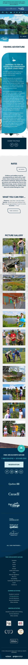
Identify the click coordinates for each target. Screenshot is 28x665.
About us (14, 576)
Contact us (22, 12)
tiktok (19, 12)
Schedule (14, 560)
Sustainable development (14, 580)
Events (14, 564)
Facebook (14, 12)
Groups (14, 568)
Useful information (14, 570)
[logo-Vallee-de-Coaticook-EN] (14, 531)
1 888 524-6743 (7, 458)
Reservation (11, 12)
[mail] (21, 472)
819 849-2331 (21, 458)
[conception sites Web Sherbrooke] (18, 656)
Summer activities (14, 591)
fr (25, 12)
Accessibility (14, 578)
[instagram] (12, 472)
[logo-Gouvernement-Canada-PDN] (14, 492)
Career (3, 11)
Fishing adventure (14, 596)
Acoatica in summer (14, 594)
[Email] (16, 145)
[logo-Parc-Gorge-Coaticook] (14, 503)
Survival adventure (14, 598)
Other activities (14, 602)
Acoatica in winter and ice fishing (14, 611)
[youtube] (16, 472)
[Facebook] (12, 145)
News (14, 566)
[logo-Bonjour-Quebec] (14, 524)
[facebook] (7, 472)
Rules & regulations (14, 574)
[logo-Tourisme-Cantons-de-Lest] (14, 518)
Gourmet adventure (14, 600)
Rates (14, 562)
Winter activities (14, 608)
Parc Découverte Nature (14, 557)
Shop (14, 572)
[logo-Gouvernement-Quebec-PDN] (14, 482)
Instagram (17, 12)
